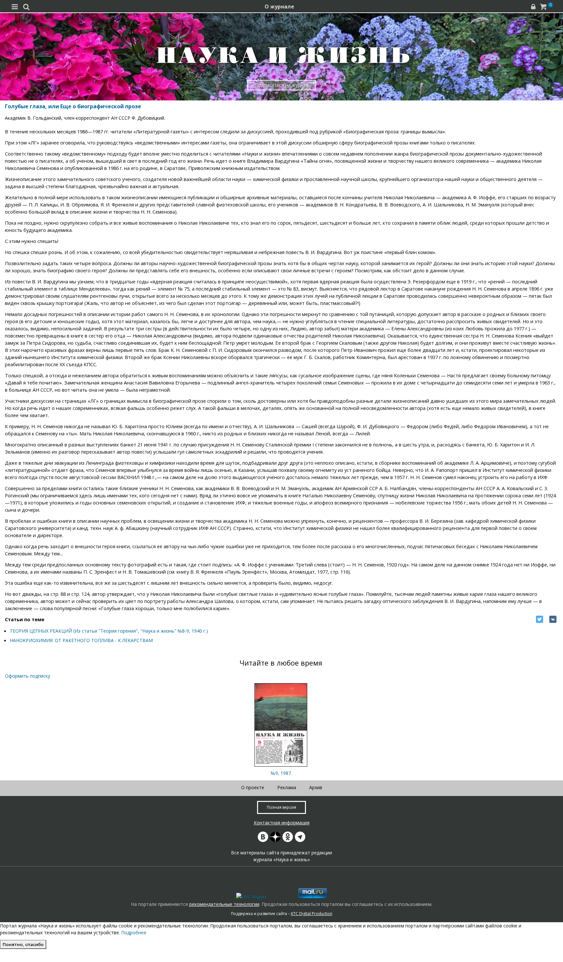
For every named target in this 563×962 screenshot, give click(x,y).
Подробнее (133, 932)
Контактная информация (282, 822)
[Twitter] (539, 619)
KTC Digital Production (311, 913)
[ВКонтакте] (552, 619)
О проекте (252, 787)
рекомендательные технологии (224, 904)
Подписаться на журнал (281, 85)
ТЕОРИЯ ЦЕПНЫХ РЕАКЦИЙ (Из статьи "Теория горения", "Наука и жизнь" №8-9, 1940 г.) (109, 631)
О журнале (279, 6)
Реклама (286, 787)
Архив (315, 787)
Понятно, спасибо (23, 944)
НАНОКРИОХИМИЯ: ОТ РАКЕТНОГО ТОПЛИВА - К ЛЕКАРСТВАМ (81, 640)
